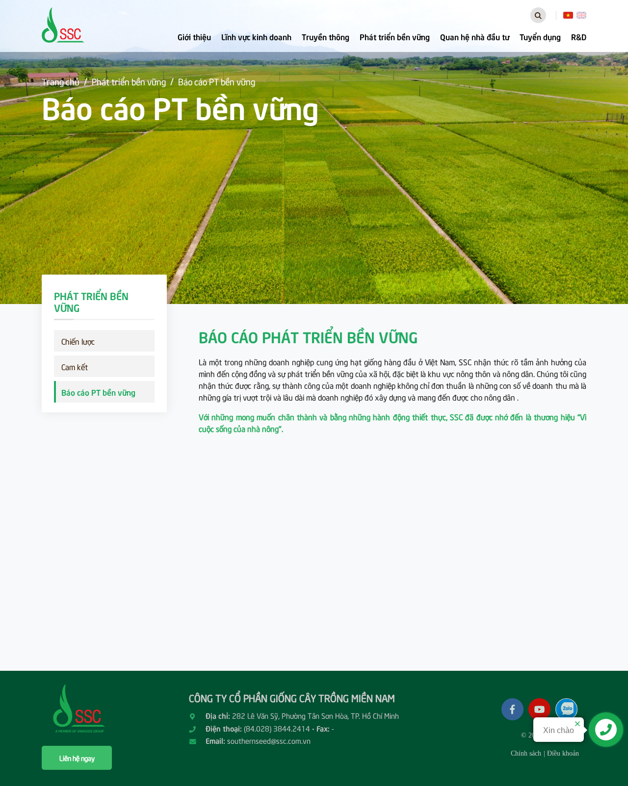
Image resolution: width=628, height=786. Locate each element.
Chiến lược (78, 340)
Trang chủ (60, 81)
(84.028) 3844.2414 (277, 728)
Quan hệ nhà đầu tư (474, 36)
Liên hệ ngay (77, 757)
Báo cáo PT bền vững (216, 81)
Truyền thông (325, 36)
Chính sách (526, 753)
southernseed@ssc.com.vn (269, 740)
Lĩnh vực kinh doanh (256, 36)
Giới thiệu (194, 36)
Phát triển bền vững (395, 36)
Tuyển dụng (540, 36)
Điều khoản (563, 753)
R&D (578, 36)
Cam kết (74, 366)
